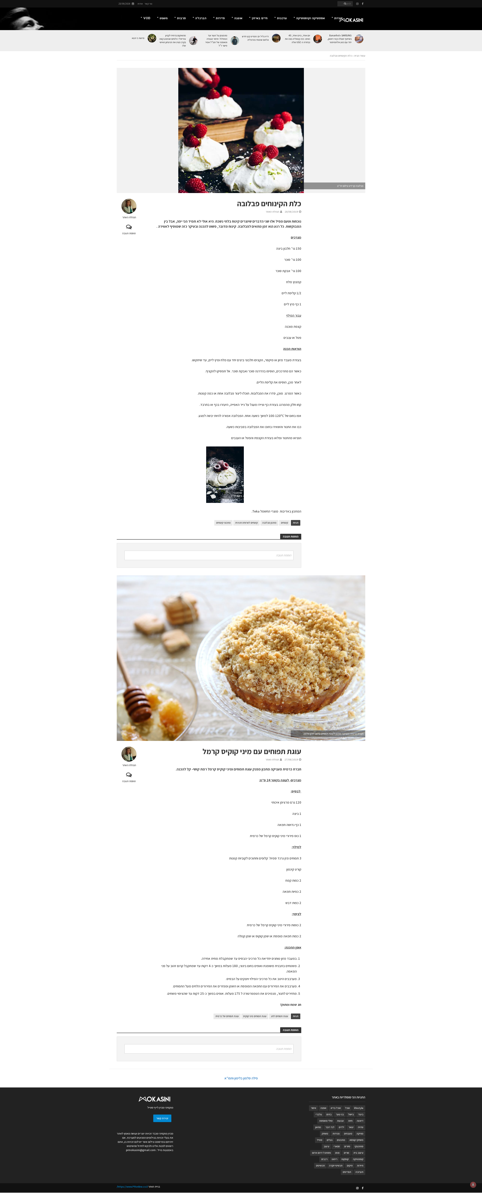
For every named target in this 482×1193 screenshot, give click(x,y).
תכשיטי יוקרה (335, 1165)
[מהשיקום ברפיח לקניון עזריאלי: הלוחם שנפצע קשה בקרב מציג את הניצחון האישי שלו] (194, 40)
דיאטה (360, 1120)
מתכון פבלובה (269, 522)
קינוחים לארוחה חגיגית (246, 522)
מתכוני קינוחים (223, 522)
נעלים (330, 1140)
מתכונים (341, 1140)
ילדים (341, 1127)
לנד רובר (329, 1127)
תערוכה (359, 1172)
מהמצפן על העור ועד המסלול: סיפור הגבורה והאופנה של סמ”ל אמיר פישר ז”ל (216, 40)
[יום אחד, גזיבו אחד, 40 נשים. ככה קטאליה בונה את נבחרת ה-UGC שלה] (318, 39)
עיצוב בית (358, 1152)
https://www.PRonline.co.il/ (132, 1186)
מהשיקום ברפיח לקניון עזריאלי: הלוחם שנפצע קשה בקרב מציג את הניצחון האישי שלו (172, 40)
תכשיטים (320, 1165)
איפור (313, 1108)
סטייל (319, 1140)
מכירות (336, 1133)
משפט (164, 18)
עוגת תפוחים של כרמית (227, 1016)
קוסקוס (345, 1159)
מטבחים (348, 1133)
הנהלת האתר (129, 217)
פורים (346, 1152)
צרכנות (282, 18)
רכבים (324, 1159)
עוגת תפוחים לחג (279, 1016)
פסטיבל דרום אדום (321, 1152)
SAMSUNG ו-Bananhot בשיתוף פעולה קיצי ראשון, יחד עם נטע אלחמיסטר (339, 39)
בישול (351, 1114)
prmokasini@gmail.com (141, 1150)
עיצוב (326, 1146)
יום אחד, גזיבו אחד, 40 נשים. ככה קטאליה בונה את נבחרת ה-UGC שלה (297, 39)
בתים (329, 1114)
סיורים (347, 1146)
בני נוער (340, 1114)
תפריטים (347, 1172)
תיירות (220, 18)
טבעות (340, 1120)
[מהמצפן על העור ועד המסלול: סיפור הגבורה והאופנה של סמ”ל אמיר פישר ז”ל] (235, 40)
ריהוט (334, 1159)
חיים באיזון (260, 18)
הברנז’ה (200, 18)
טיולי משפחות (326, 1120)
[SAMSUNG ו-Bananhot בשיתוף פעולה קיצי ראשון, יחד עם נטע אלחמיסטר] (359, 39)
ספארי (337, 1146)
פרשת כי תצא (138, 38)
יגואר (351, 1127)
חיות (350, 1120)
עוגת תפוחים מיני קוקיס (254, 1016)
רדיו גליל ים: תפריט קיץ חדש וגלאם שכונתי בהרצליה (255, 38)
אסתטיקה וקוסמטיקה (310, 18)
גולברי (319, 1114)
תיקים (350, 1165)
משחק (325, 1133)
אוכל (347, 1108)
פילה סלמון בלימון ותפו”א (241, 1078)
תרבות (181, 18)
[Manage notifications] (473, 1185)
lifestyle (358, 1108)
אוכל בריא (336, 1108)
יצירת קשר (162, 1118)
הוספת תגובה (129, 233)
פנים (337, 1152)
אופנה (238, 18)
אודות (140, 3)
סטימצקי (359, 1146)
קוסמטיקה (358, 1159)
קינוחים (284, 522)
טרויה (360, 1127)
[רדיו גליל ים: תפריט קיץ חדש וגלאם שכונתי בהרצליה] (276, 38)
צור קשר (148, 3)
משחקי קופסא (356, 1140)
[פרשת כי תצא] (152, 38)
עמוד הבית (359, 55)
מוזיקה (360, 1133)
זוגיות (338, 18)
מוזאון (318, 1127)
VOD (146, 18)
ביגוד (360, 1114)
